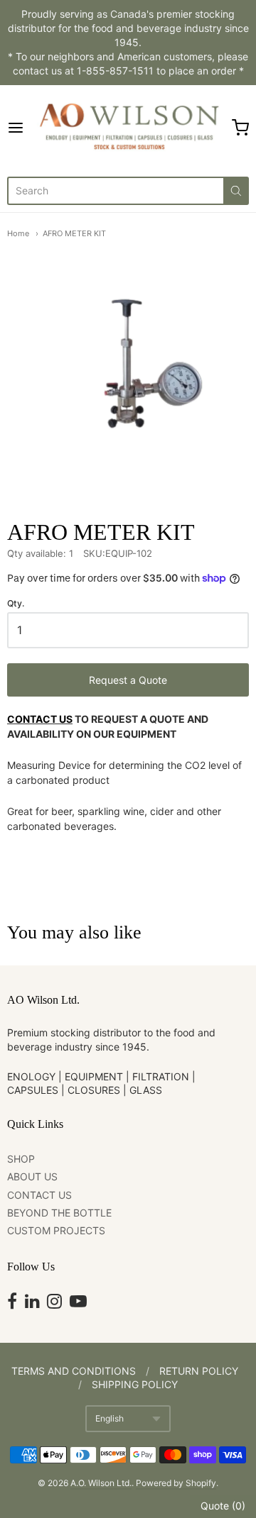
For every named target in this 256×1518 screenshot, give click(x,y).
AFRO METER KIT (74, 233)
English (109, 1418)
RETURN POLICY (198, 1371)
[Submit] (236, 191)
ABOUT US (32, 1176)
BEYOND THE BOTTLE (59, 1213)
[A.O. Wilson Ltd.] (128, 127)
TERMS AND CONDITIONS (73, 1371)
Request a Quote (128, 680)
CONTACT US (40, 719)
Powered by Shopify (176, 1483)
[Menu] (19, 127)
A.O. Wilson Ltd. (101, 1483)
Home (18, 233)
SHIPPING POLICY (135, 1384)
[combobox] (115, 191)
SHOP (21, 1159)
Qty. (15, 604)
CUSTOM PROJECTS (56, 1230)
